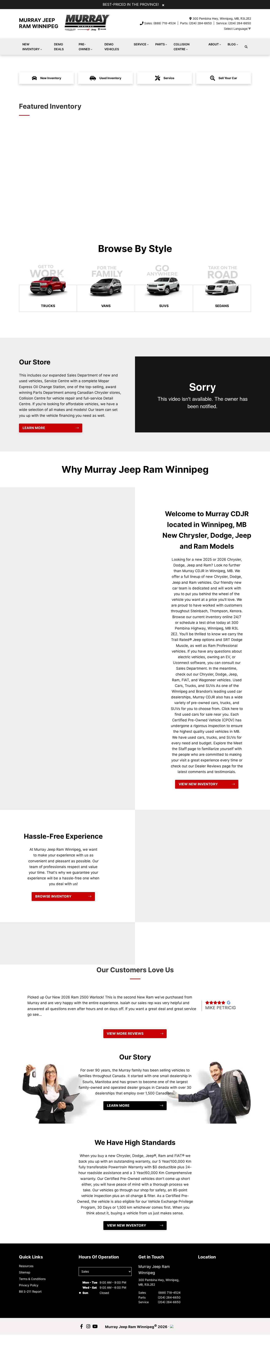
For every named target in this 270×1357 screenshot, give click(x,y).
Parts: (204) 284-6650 (196, 23)
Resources (26, 1266)
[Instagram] (88, 1326)
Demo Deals (59, 46)
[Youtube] (94, 1326)
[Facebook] (81, 1326)
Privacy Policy (28, 1285)
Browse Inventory (53, 896)
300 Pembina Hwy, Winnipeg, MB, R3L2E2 (222, 18)
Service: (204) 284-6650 (233, 23)
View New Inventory (198, 784)
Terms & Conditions (32, 1279)
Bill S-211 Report (30, 1291)
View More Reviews (125, 1033)
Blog (232, 44)
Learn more (34, 428)
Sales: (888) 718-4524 (160, 23)
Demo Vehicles (111, 46)
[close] (163, 5)
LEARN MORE (118, 1105)
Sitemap (24, 1272)
